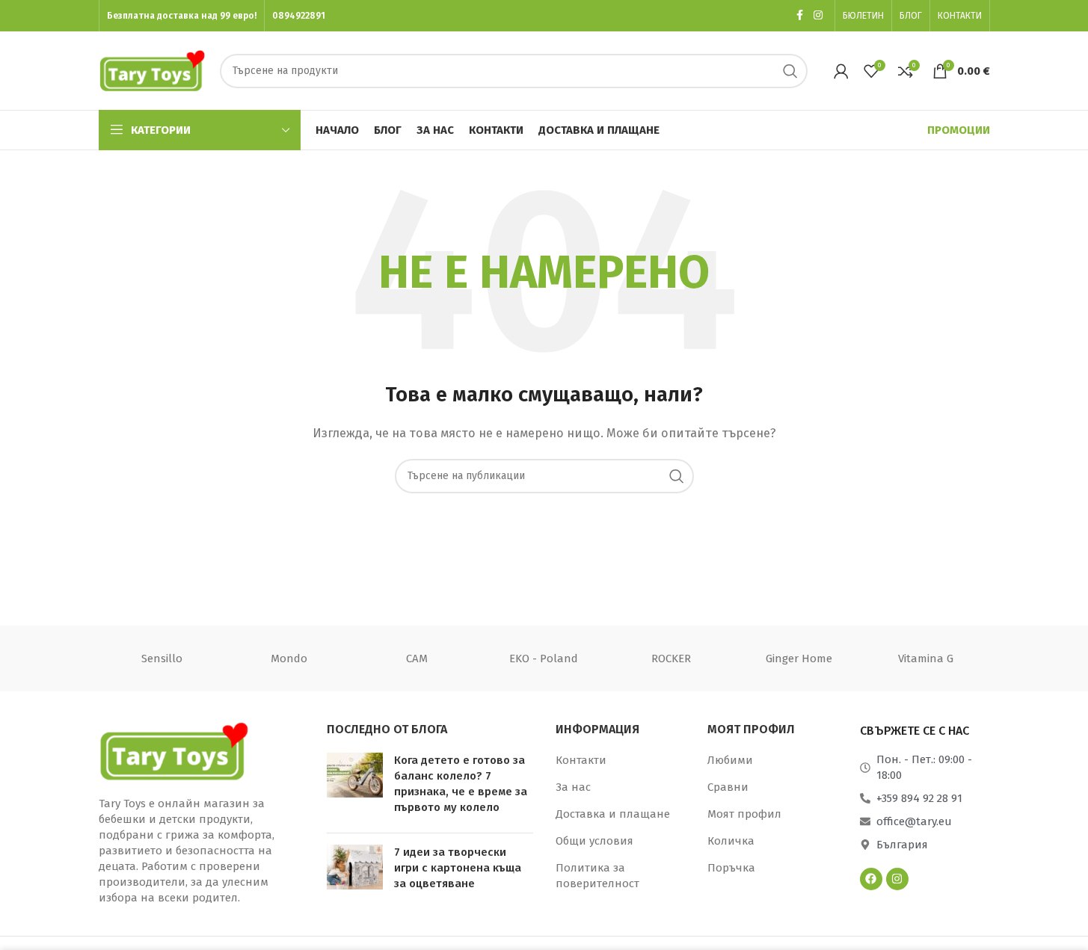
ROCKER (671, 658)
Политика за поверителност (597, 875)
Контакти (581, 760)
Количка (730, 841)
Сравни (728, 787)
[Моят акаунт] (841, 71)
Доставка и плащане (613, 814)
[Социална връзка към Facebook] (800, 15)
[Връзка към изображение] (173, 749)
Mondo (289, 658)
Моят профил (744, 814)
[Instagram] (897, 879)
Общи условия (594, 841)
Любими (730, 760)
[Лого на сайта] (152, 69)
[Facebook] (871, 879)
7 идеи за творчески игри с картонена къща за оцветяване (457, 867)
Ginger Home (799, 658)
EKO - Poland (543, 658)
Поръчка (731, 868)
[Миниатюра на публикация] (355, 787)
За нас (573, 787)
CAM (417, 658)
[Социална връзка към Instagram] (818, 15)
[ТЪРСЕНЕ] (790, 71)
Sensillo (161, 658)
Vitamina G (925, 658)
